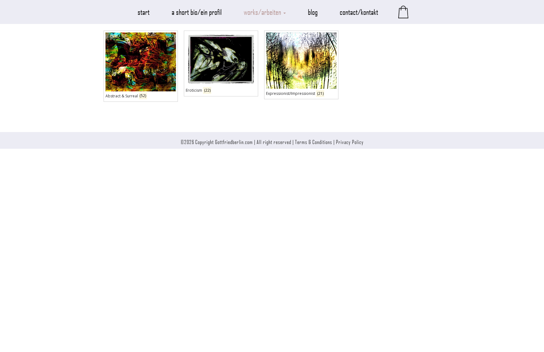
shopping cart (403, 12)
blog (313, 12)
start (144, 12)
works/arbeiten (263, 12)
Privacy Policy (350, 141)
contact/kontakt (359, 12)
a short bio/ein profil (197, 12)
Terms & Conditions (313, 141)
